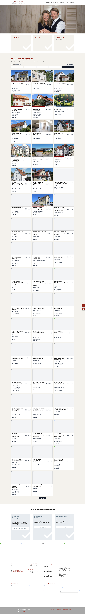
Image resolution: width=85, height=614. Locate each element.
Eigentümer (49, 2)
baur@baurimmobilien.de (18, 571)
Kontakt (72, 2)
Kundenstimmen (64, 2)
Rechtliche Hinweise (66, 609)
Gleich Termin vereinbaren (20, 528)
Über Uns (55, 2)
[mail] (83, 309)
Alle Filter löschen (69, 64)
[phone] (83, 305)
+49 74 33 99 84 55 (17, 570)
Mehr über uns (42, 527)
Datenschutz (58, 609)
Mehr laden (42, 498)
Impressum (53, 609)
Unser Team (64, 527)
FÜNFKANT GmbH (26, 611)
